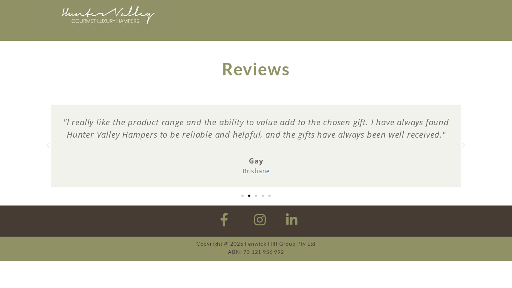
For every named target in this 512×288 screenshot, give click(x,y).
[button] (48, 145)
